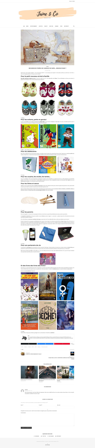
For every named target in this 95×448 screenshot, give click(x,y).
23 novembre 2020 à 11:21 (28, 390)
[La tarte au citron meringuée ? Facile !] (22, 353)
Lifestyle (41, 26)
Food (61, 26)
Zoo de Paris (70, 247)
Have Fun (51, 26)
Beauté (45, 26)
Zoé (22, 349)
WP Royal (43, 441)
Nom (22, 405)
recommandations (27, 270)
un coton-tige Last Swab (40, 190)
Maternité (66, 26)
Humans (56, 26)
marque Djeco (42, 121)
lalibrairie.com (56, 268)
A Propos (46, 441)
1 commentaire (72, 349)
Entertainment (33, 26)
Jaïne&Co (52, 332)
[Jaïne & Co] (47, 14)
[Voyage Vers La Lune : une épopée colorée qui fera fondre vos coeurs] (72, 353)
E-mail (40, 405)
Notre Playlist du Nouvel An (26, 379)
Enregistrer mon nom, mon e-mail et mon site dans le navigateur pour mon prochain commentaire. (39, 410)
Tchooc (56, 78)
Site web (58, 405)
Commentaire (23, 412)
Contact (49, 441)
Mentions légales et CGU (54, 441)
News (27, 26)
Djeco (23, 149)
